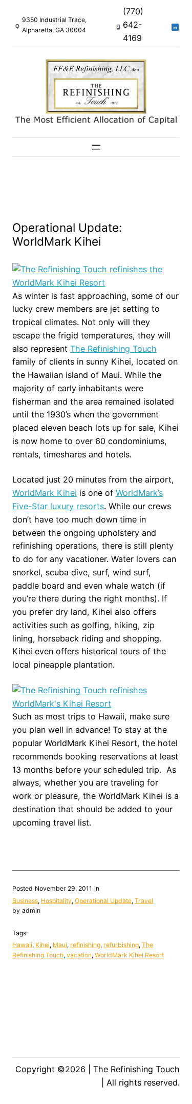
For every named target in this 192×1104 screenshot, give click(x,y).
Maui (60, 945)
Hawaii (22, 945)
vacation (79, 955)
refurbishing (121, 945)
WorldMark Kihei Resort (129, 955)
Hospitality (56, 901)
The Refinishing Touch (113, 349)
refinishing (85, 945)
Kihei (42, 945)
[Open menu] (96, 147)
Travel (144, 901)
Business (25, 901)
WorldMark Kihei (44, 493)
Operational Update (103, 901)
